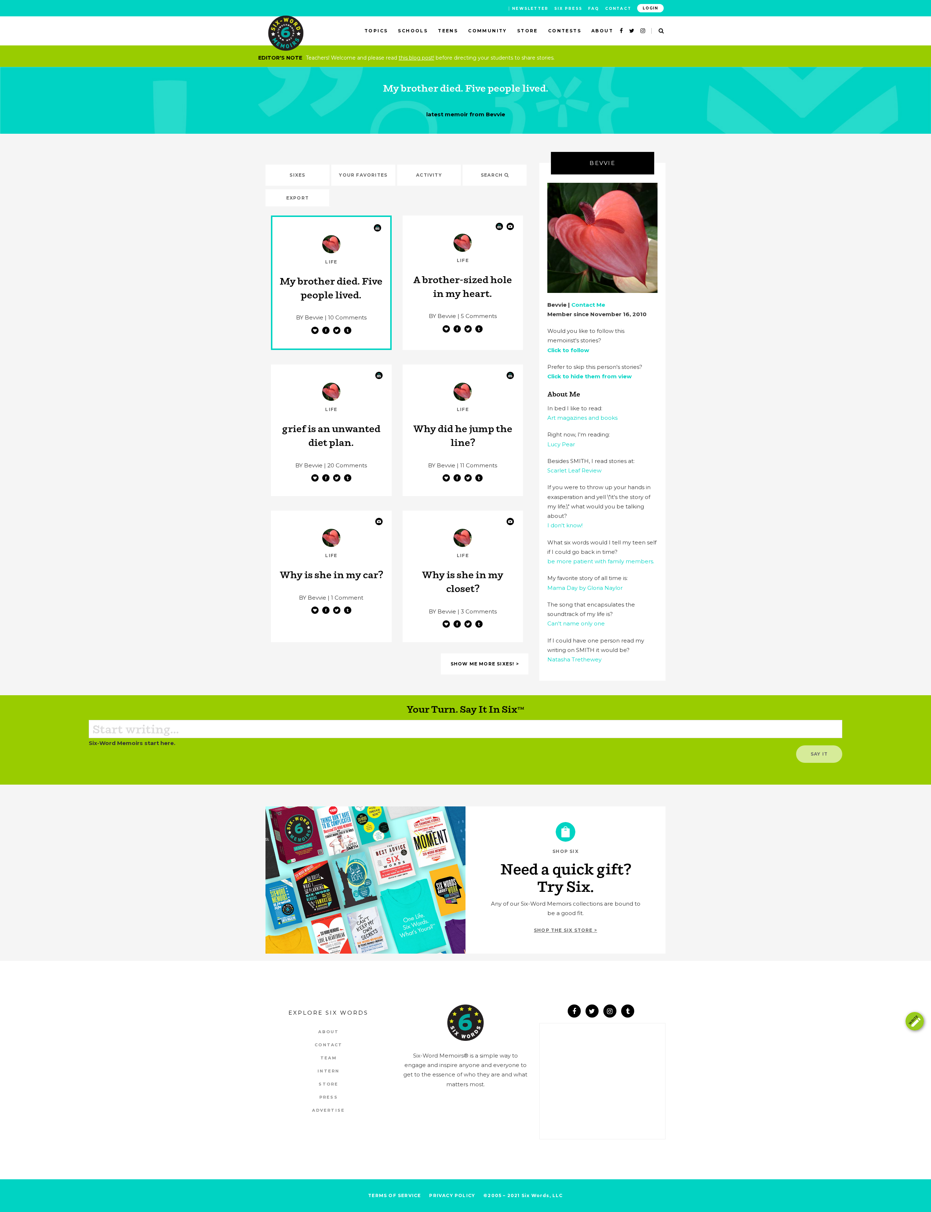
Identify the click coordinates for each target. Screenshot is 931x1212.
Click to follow (568, 350)
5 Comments (479, 316)
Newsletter (530, 8)
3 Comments (479, 611)
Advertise (328, 1110)
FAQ (593, 8)
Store (328, 1084)
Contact (618, 8)
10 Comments (347, 317)
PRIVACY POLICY (452, 1195)
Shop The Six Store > (565, 930)
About (328, 1031)
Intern (328, 1071)
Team (328, 1057)
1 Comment (347, 597)
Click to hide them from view (589, 376)
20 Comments (347, 465)
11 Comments (478, 465)
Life (331, 262)
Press (328, 1097)
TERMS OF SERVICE (394, 1195)
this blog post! (416, 58)
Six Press (568, 8)
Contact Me (588, 304)
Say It (819, 754)
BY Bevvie (309, 317)
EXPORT (297, 198)
